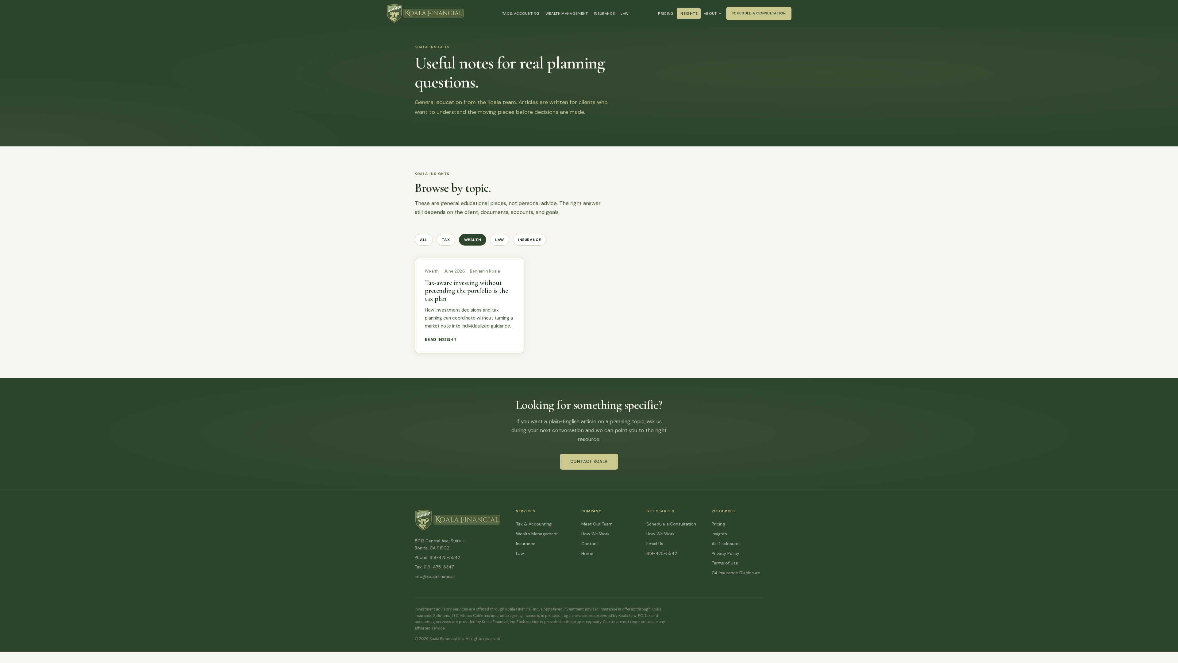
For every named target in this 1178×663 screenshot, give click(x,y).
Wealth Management (566, 13)
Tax (446, 239)
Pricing (666, 13)
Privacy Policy (725, 553)
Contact (589, 543)
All (424, 239)
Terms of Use (725, 563)
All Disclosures (726, 543)
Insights (688, 13)
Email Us (654, 543)
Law (625, 13)
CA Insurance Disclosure (736, 573)
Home (587, 553)
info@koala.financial (435, 576)
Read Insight (440, 339)
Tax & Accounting (521, 13)
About (710, 13)
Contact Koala (589, 461)
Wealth (472, 239)
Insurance (604, 13)
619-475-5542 (661, 553)
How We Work (595, 534)
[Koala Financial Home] (431, 13)
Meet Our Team (597, 524)
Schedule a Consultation (759, 13)
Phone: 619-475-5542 (437, 557)
